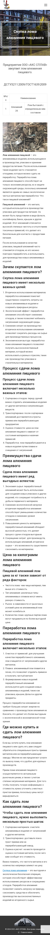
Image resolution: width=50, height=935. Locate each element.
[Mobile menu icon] (45, 5)
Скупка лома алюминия (15, 870)
